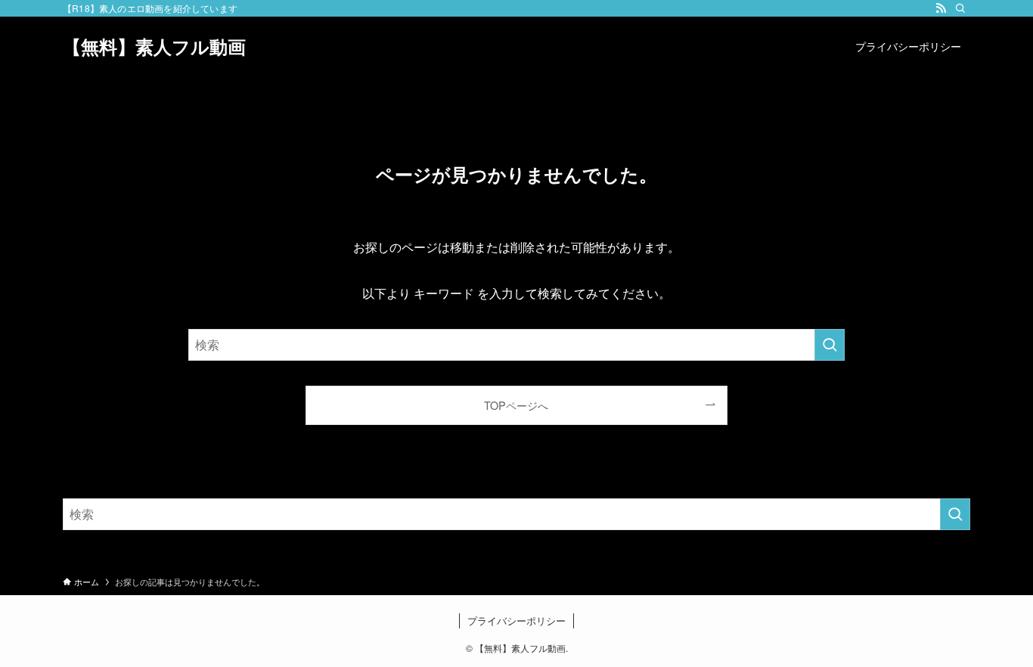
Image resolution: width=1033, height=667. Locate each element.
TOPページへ (516, 405)
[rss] (941, 8)
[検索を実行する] (829, 345)
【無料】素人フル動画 (154, 46)
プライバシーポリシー (516, 620)
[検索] (960, 8)
